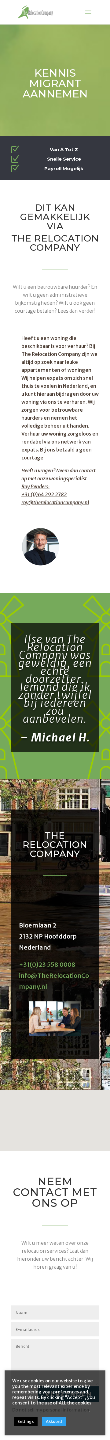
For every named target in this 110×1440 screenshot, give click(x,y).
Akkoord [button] (54, 1421)
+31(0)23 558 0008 (47, 964)
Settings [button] (25, 1421)
